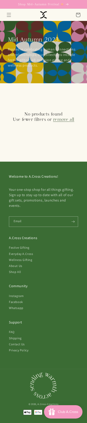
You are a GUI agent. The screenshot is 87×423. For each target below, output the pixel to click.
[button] (9, 15)
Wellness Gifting (20, 260)
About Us (15, 266)
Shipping (15, 338)
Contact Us (17, 344)
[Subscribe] (73, 221)
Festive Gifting (19, 248)
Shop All (15, 272)
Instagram (16, 296)
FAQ (11, 332)
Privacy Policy (18, 350)
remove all (63, 119)
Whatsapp (16, 308)
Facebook (16, 302)
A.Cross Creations (47, 404)
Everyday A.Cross (21, 254)
